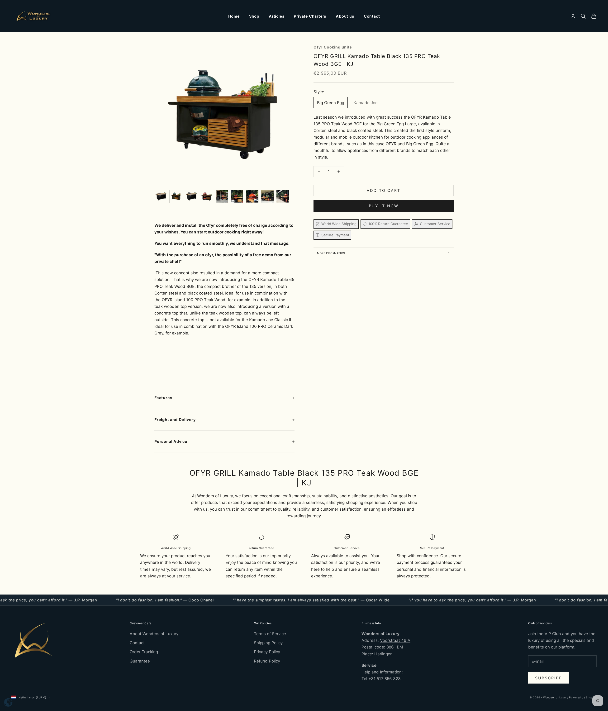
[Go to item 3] (191, 196)
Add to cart (383, 190)
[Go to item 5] (221, 196)
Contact (372, 16)
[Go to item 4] (206, 196)
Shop (254, 16)
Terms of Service (270, 633)
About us (345, 16)
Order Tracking (144, 651)
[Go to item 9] (282, 196)
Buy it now (384, 205)
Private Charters (310, 16)
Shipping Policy (268, 642)
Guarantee (140, 661)
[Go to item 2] (176, 196)
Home (234, 16)
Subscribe (548, 678)
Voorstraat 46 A (395, 640)
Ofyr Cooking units (333, 47)
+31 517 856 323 (384, 678)
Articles (276, 16)
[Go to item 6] (237, 196)
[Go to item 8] (267, 196)
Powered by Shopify (583, 697)
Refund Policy (267, 661)
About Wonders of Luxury (154, 633)
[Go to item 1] (161, 196)
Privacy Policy (267, 651)
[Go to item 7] (252, 196)
